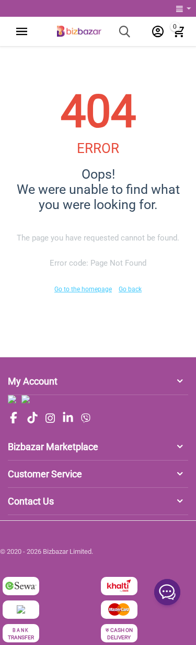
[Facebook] (13, 418)
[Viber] (85, 418)
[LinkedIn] (68, 418)
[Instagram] (50, 418)
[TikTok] (32, 418)
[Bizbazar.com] (79, 31)
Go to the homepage (83, 289)
